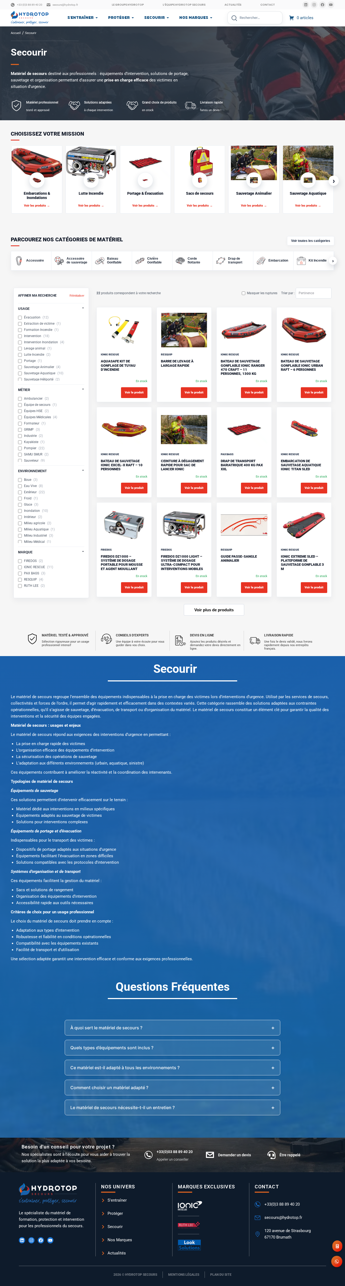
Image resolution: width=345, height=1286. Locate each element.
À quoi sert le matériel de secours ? (106, 1027)
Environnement (51, 471)
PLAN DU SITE (221, 1275)
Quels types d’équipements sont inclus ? (111, 1047)
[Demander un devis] (210, 1155)
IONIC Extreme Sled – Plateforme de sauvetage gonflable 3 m (302, 562)
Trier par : (288, 293)
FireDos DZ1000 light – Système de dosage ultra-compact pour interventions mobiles (182, 562)
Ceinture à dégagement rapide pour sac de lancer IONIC (182, 465)
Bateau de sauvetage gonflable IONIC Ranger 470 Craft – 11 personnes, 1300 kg (243, 367)
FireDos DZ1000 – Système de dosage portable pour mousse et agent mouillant (122, 562)
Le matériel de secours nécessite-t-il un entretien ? (122, 1107)
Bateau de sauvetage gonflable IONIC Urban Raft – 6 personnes (302, 365)
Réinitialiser (77, 295)
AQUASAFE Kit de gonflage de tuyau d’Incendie (118, 365)
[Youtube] (330, 4)
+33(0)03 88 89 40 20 (175, 1152)
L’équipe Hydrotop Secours (184, 5)
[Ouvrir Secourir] (168, 17)
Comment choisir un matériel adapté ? (109, 1087)
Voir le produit (134, 392)
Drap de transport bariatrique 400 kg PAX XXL (242, 465)
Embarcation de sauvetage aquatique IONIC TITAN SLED (301, 465)
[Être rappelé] (271, 1155)
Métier (51, 390)
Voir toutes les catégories (310, 241)
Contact (267, 5)
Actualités (233, 5)
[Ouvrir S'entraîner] (96, 17)
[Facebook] (322, 4)
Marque (51, 552)
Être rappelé (290, 1155)
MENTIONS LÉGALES (183, 1275)
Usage (51, 309)
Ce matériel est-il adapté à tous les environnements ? (125, 1067)
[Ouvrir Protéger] (132, 17)
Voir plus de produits (214, 610)
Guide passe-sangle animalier (239, 558)
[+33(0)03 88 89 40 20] (148, 1155)
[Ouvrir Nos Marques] (211, 17)
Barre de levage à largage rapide (177, 363)
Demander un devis (234, 1155)
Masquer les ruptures (262, 293)
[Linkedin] (305, 4)
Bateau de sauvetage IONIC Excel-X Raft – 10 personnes (122, 465)
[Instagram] (314, 4)
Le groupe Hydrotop (128, 5)
